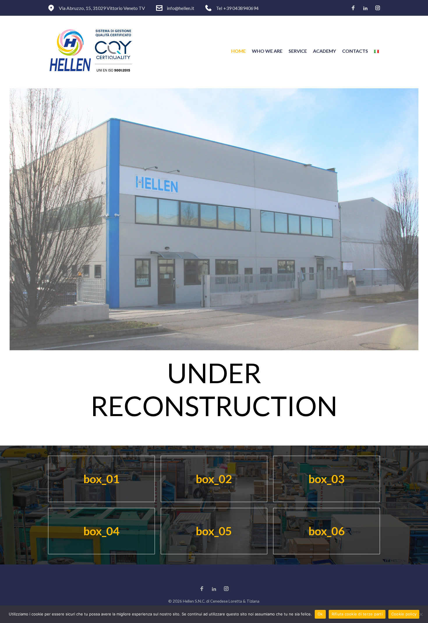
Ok (320, 614)
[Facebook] (353, 8)
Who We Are (267, 51)
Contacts (355, 51)
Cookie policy (403, 614)
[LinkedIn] (365, 8)
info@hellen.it (180, 8)
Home (238, 51)
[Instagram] (377, 8)
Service (298, 51)
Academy (324, 51)
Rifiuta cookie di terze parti (357, 614)
